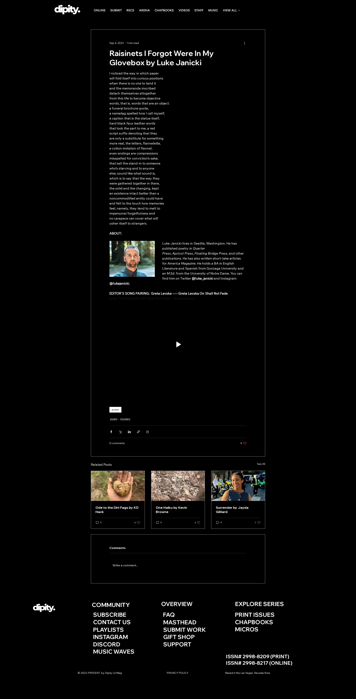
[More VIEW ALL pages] (239, 10)
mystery (125, 419)
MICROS (246, 629)
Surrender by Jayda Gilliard (232, 509)
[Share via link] (138, 432)
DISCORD (106, 644)
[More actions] (244, 43)
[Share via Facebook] (111, 432)
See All (261, 464)
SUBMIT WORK (184, 629)
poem (115, 409)
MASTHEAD (180, 622)
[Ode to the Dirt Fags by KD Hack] (118, 486)
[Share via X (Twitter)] (120, 432)
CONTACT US (112, 622)
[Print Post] (147, 432)
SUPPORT (177, 644)
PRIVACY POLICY (177, 673)
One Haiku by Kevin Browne (171, 509)
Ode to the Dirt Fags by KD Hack (117, 509)
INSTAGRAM (110, 636)
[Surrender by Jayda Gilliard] (238, 486)
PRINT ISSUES (255, 614)
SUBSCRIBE (109, 614)
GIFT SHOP (179, 636)
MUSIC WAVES (113, 651)
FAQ (169, 614)
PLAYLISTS (108, 629)
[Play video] (178, 344)
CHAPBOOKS (254, 622)
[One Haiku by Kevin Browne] (178, 486)
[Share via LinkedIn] (129, 432)
